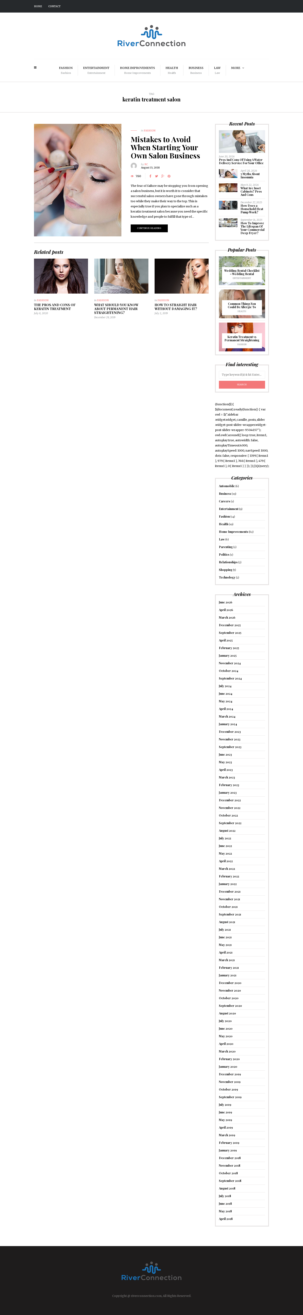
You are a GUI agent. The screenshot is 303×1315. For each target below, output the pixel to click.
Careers (224, 501)
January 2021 (227, 975)
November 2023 (229, 739)
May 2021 (225, 945)
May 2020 (226, 1036)
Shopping (225, 570)
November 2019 (230, 1082)
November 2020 (230, 990)
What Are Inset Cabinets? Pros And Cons (251, 191)
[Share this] (150, 176)
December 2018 (230, 1158)
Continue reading (149, 228)
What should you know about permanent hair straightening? (116, 309)
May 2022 (225, 853)
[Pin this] (169, 176)
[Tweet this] (157, 176)
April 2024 (226, 709)
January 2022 (228, 884)
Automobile (227, 486)
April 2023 (226, 770)
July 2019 (225, 1105)
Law (217, 70)
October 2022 (228, 815)
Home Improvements (137, 70)
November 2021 (229, 899)
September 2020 (230, 1006)
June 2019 (225, 1112)
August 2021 (227, 922)
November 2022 (229, 808)
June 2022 (225, 846)
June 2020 (226, 1028)
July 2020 (225, 1021)
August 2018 (227, 1188)
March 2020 (227, 1051)
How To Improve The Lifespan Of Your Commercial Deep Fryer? (252, 228)
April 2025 (226, 640)
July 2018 (225, 1196)
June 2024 (225, 694)
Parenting (226, 547)
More (235, 68)
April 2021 (226, 952)
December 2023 (230, 732)
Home (38, 6)
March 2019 (227, 1135)
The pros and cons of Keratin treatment (54, 307)
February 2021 (229, 968)
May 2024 (225, 701)
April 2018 (226, 1219)
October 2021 (228, 907)
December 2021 (230, 891)
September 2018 (230, 1181)
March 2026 (227, 617)
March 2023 (227, 777)
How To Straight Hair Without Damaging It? (176, 307)
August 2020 (227, 1013)
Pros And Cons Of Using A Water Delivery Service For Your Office (241, 161)
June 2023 (225, 754)
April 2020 (226, 1044)
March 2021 (227, 960)
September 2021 (230, 914)
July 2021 (225, 930)
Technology (227, 577)
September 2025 (230, 633)
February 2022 (229, 876)
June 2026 (225, 602)
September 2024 (230, 678)
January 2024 (228, 724)
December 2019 (230, 1074)
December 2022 (230, 800)
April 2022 (226, 861)
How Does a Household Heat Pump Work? (252, 209)
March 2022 (227, 869)
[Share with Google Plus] (163, 176)
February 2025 (229, 648)
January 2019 (228, 1150)
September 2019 (230, 1097)
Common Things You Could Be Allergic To (242, 305)
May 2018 (225, 1211)
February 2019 (229, 1143)
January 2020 (228, 1067)
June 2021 (225, 937)
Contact (54, 6)
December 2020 (230, 983)
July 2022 (225, 838)
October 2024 (228, 671)
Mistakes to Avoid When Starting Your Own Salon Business (165, 147)
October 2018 (228, 1173)
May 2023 (225, 762)
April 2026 (226, 610)
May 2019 (225, 1120)
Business (196, 70)
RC (146, 164)
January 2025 (228, 656)
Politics (224, 554)
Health (172, 70)
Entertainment (96, 70)
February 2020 (229, 1059)
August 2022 (227, 831)
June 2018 (225, 1204)
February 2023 (229, 785)
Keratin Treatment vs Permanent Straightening (241, 338)
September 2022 (230, 823)
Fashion (66, 70)
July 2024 (225, 686)
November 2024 (230, 663)
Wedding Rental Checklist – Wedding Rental (242, 272)
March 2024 (227, 716)
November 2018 (229, 1165)
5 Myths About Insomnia (250, 175)
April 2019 (226, 1127)
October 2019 (228, 1089)
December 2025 (230, 625)
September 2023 (230, 747)
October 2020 (228, 998)
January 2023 (228, 793)
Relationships (228, 562)
